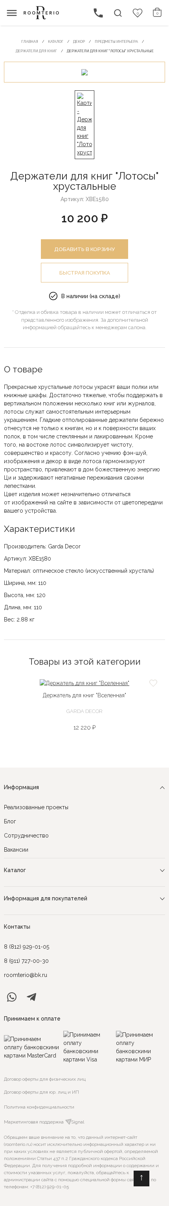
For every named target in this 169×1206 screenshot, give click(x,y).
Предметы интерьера (116, 42)
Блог (10, 821)
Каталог (55, 42)
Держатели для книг (36, 51)
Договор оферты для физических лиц (45, 1079)
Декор (79, 42)
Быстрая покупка (84, 272)
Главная (29, 42)
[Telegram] (31, 997)
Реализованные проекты (36, 807)
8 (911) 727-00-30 (26, 961)
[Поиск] (118, 13)
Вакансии (16, 850)
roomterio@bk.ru (25, 975)
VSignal (76, 1122)
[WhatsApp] (12, 997)
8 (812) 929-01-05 (26, 947)
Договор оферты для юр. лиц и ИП (41, 1092)
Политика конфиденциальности (39, 1107)
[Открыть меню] (12, 13)
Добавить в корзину (84, 249)
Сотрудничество (26, 835)
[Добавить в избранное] (153, 683)
